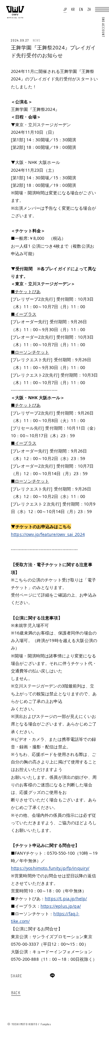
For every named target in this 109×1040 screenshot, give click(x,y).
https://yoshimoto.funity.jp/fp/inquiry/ (50, 868)
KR (72, 9)
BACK (16, 992)
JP (65, 9)
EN (81, 9)
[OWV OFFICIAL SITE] (15, 17)
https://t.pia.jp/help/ (66, 898)
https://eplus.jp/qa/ (61, 906)
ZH (89, 9)
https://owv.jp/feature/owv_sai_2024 (48, 534)
